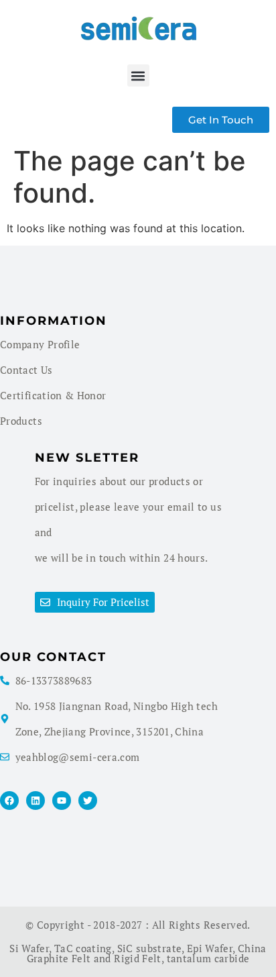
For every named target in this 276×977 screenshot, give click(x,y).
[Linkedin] (35, 800)
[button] (138, 75)
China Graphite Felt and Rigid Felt (147, 953)
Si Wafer (29, 948)
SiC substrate (149, 948)
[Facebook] (9, 800)
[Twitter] (87, 800)
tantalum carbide (208, 958)
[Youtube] (61, 800)
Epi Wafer (209, 948)
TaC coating (83, 948)
